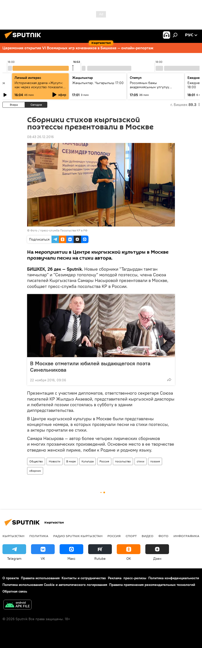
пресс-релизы (134, 578)
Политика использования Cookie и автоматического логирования (54, 584)
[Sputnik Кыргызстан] (24, 39)
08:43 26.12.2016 (40, 137)
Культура (88, 461)
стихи (140, 461)
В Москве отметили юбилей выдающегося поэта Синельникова (90, 366)
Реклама (114, 578)
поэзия (155, 461)
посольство (123, 461)
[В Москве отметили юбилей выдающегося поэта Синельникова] (101, 325)
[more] (169, 380)
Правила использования (40, 578)
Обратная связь (14, 591)
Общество (36, 461)
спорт (131, 536)
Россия (104, 461)
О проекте (10, 578)
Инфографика (186, 536)
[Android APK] (17, 605)
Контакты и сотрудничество (84, 578)
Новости (54, 461)
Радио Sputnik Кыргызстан (77, 536)
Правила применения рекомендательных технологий (152, 584)
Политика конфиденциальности (173, 578)
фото (163, 536)
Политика (38, 536)
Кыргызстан (13, 536)
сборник (35, 471)
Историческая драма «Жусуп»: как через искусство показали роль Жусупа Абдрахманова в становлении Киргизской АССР (39, 89)
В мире (71, 461)
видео (147, 536)
